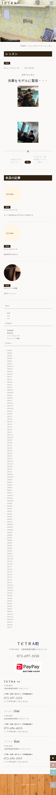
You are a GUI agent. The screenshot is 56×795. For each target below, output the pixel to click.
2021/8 (9, 466)
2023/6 (9, 419)
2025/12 (10, 366)
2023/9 (9, 411)
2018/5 (9, 543)
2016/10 (10, 590)
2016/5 (9, 601)
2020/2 (9, 490)
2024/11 (10, 390)
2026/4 (9, 358)
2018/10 (10, 530)
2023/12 (10, 403)
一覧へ (27, 162)
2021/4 (9, 469)
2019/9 (9, 503)
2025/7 (9, 377)
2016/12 (10, 585)
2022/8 (9, 442)
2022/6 (9, 448)
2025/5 (9, 379)
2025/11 (10, 369)
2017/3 (9, 577)
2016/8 (9, 595)
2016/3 (9, 606)
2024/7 (9, 400)
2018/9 (9, 532)
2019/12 (10, 495)
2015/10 (10, 619)
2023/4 (9, 424)
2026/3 (9, 361)
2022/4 (9, 450)
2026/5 (9, 355)
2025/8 (9, 374)
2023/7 (9, 416)
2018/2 (9, 551)
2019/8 (9, 506)
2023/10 (10, 408)
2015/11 (10, 617)
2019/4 (9, 514)
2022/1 (9, 458)
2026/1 (9, 363)
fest (8, 318)
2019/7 (9, 508)
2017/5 (9, 572)
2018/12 (10, 524)
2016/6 (9, 598)
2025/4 (9, 382)
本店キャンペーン (10, 293)
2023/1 (9, 432)
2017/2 (9, 580)
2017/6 (9, 569)
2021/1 (9, 472)
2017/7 (9, 567)
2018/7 (9, 537)
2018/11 (10, 527)
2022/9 (9, 440)
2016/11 (10, 588)
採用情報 (10, 330)
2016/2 (9, 609)
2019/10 (10, 501)
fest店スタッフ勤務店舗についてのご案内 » (40, 159)
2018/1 (9, 553)
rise (8, 316)
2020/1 (9, 493)
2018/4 (9, 545)
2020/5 (9, 482)
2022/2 (9, 456)
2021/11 (10, 464)
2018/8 (9, 535)
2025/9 (9, 371)
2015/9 (9, 622)
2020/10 (10, 477)
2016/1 (9, 611)
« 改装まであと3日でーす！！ (16, 161)
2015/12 (10, 614)
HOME (23, 46)
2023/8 (9, 414)
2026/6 (9, 353)
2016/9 (9, 593)
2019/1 (9, 522)
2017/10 (10, 559)
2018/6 (9, 540)
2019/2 (9, 519)
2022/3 (9, 453)
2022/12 (10, 435)
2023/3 (9, 427)
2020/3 (9, 487)
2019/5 (9, 511)
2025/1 (9, 387)
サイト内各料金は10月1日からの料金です (18, 215)
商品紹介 (10, 333)
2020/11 (10, 474)
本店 (8, 313)
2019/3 (9, 516)
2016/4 (9, 603)
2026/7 (9, 350)
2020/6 (9, 480)
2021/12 (10, 461)
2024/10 (10, 392)
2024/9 (9, 395)
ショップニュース (35, 46)
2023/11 (10, 406)
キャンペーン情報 (13, 338)
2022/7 (9, 445)
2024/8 (9, 398)
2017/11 (10, 556)
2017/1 (9, 582)
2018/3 (9, 548)
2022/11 (10, 437)
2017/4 (9, 574)
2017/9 (9, 561)
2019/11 (10, 498)
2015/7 (9, 627)
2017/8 (9, 564)
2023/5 (9, 421)
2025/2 (9, 385)
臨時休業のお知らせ (11, 254)
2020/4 (9, 485)
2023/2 (9, 429)
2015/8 (9, 624)
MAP (44, 649)
